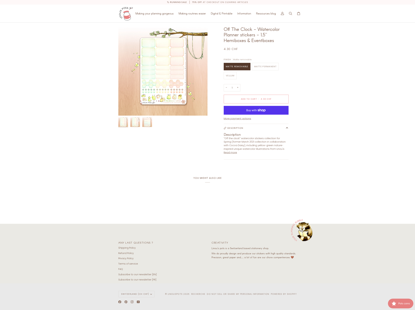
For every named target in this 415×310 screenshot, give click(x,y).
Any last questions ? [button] (135, 242)
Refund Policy (126, 253)
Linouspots (175, 294)
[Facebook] (119, 301)
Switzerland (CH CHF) (135, 294)
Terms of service (128, 263)
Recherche (198, 294)
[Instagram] (132, 301)
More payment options (237, 118)
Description (235, 128)
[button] (154, 13)
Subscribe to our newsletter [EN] (137, 274)
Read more (230, 152)
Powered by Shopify (284, 294)
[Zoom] (163, 71)
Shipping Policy (127, 247)
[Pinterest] (125, 301)
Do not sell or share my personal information (238, 294)
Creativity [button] (220, 242)
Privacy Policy (126, 258)
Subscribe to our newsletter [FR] (137, 279)
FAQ (120, 269)
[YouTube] (138, 301)
